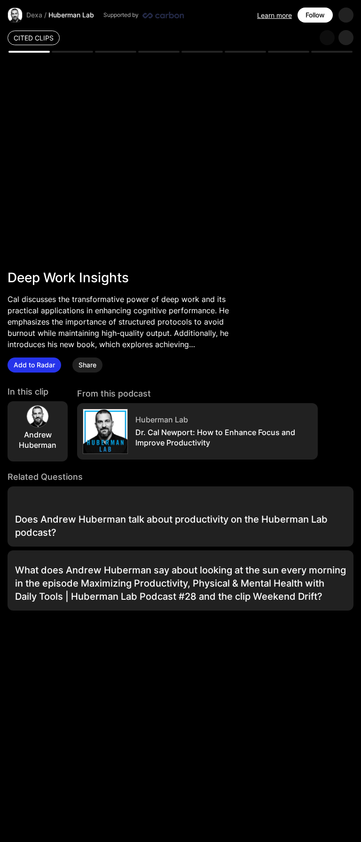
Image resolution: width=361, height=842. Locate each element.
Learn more (274, 15)
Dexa (34, 15)
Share (87, 365)
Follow (315, 15)
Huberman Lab (71, 15)
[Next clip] (345, 37)
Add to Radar (34, 365)
